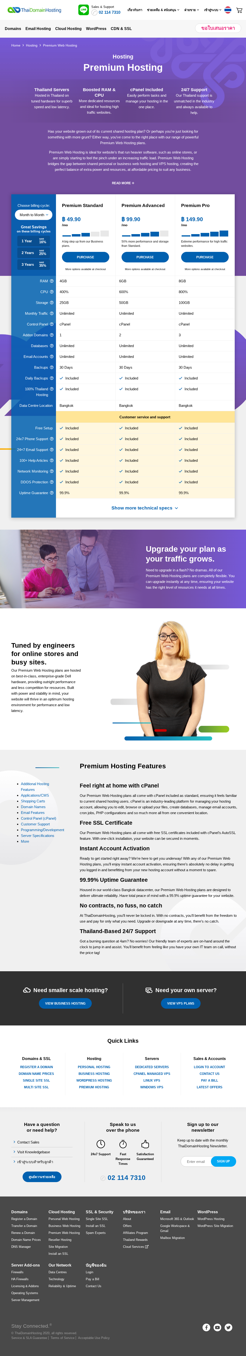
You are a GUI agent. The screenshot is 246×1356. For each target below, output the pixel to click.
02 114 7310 (109, 12)
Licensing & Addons (25, 1286)
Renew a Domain (23, 1233)
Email (165, 1212)
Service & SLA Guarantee (29, 1338)
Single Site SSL (36, 1080)
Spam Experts (96, 1233)
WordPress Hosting (94, 1080)
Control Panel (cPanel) (38, 818)
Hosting (31, 45)
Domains (19, 1212)
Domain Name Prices (36, 1074)
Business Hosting (94, 1074)
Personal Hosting (94, 1067)
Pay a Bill (209, 1080)
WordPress (207, 1212)
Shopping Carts (33, 801)
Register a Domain (36, 1067)
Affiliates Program (135, 1233)
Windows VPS (151, 1087)
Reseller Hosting (60, 1240)
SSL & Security (99, 1212)
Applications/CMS (35, 795)
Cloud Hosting (62, 1212)
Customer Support (35, 824)
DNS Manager (21, 1247)
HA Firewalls (20, 1279)
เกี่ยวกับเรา (135, 10)
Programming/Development (42, 830)
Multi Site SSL (36, 1087)
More (25, 841)
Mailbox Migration (172, 1238)
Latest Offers (209, 1087)
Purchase (85, 257)
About (127, 1219)
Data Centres (58, 1272)
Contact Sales (28, 1142)
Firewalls (17, 1272)
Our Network (60, 1265)
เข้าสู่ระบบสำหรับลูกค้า (35, 1162)
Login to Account (209, 1067)
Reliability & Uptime (62, 1286)
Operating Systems (24, 1293)
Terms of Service (62, 1338)
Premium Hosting (94, 1087)
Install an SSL (58, 1253)
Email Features (33, 813)
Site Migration (58, 1247)
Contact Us (210, 1074)
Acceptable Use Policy (94, 1338)
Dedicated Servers (152, 1067)
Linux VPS (151, 1080)
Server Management (25, 1300)
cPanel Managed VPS (152, 1074)
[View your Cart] (239, 10)
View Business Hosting (65, 1003)
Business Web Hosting (64, 1226)
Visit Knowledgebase (34, 1152)
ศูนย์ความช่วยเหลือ (42, 1177)
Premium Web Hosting (64, 1233)
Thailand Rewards (135, 1240)
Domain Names (33, 807)
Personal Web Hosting (64, 1219)
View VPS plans (180, 1003)
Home (15, 45)
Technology (56, 1279)
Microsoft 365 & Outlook (177, 1219)
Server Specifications (37, 836)
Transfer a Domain (24, 1226)
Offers (127, 1226)
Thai (227, 9)
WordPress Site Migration (215, 1226)
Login (89, 1272)
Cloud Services (134, 1247)
